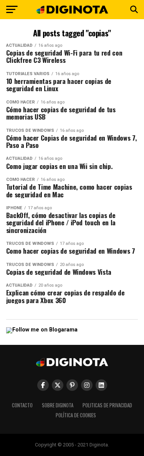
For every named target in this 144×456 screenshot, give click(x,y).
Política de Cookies (76, 415)
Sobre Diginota (57, 405)
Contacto (22, 405)
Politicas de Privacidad (107, 405)
